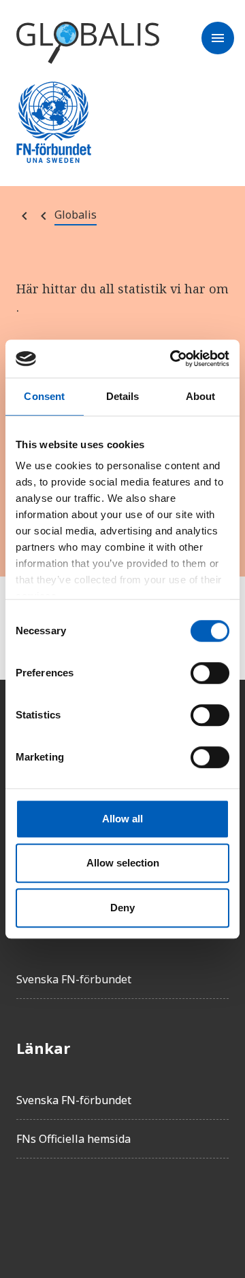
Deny (122, 907)
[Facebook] (27, 1207)
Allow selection (122, 863)
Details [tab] (123, 396)
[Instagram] (103, 1207)
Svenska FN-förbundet (73, 979)
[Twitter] (65, 1207)
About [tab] (201, 396)
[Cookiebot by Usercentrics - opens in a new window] (172, 358)
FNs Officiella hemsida (73, 1138)
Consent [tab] (44, 396)
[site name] (87, 43)
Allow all (122, 818)
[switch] (210, 673)
